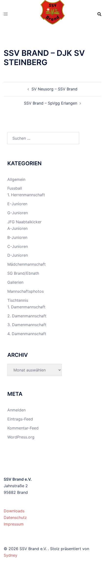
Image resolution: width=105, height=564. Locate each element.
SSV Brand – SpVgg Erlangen (50, 103)
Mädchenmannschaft (26, 264)
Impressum (14, 524)
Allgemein (16, 179)
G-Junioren (17, 212)
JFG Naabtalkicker (24, 221)
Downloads (14, 510)
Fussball (14, 188)
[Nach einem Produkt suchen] (99, 14)
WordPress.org (20, 437)
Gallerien (15, 282)
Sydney (10, 555)
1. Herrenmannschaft (26, 194)
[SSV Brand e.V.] (52, 13)
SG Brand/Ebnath (23, 273)
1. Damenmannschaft (26, 306)
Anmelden (16, 410)
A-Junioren (17, 228)
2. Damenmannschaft (26, 315)
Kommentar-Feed (23, 428)
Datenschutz (15, 517)
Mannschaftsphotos (25, 291)
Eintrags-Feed (20, 419)
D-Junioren (17, 255)
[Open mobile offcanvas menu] (6, 14)
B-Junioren (17, 237)
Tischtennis (17, 300)
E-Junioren (17, 203)
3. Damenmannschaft (26, 324)
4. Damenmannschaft (26, 333)
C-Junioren (17, 246)
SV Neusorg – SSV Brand (54, 89)
